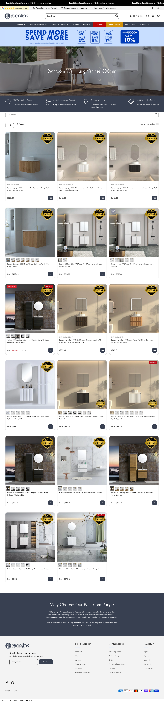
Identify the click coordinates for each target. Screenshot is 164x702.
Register (146, 656)
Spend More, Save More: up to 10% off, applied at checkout (63, 3)
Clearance (99, 24)
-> (50, 274)
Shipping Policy (115, 651)
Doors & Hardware (37, 24)
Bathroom (19, 24)
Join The (46, 662)
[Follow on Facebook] (152, 8)
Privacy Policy (148, 668)
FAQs (111, 660)
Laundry (78, 660)
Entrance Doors (80, 664)
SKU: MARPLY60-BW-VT (66, 337)
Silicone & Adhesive (80, 24)
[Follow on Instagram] (158, 8)
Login (146, 651)
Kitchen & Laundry (58, 24)
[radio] (8, 260)
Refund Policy (114, 656)
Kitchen (77, 656)
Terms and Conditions (117, 664)
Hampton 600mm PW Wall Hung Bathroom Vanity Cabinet (80, 492)
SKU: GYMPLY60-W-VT (66, 185)
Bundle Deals (130, 24)
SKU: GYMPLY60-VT (13, 185)
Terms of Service (115, 672)
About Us (147, 660)
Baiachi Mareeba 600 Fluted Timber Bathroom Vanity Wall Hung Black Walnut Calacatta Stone (80, 341)
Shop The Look (114, 24)
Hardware (78, 668)
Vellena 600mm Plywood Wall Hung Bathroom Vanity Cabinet (29, 569)
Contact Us (144, 24)
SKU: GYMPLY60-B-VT (117, 185)
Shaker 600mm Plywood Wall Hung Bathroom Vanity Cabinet (81, 569)
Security (112, 668)
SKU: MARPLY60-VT (117, 337)
